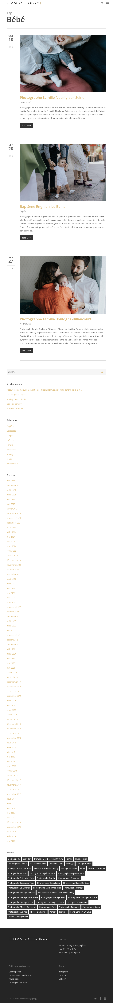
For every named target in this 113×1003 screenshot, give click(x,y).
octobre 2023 (13, 569)
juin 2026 (11, 480)
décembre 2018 (14, 724)
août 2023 (11, 579)
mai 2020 (11, 663)
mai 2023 (11, 593)
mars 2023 (11, 602)
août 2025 (11, 490)
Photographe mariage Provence (82, 897)
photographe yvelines (17, 912)
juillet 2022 (11, 625)
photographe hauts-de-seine (76, 883)
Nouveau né (25, 102)
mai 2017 (11, 813)
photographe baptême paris (42, 873)
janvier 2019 (12, 719)
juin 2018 (11, 752)
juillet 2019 (11, 700)
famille (69, 859)
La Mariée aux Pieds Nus (20, 975)
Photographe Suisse (91, 907)
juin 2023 (11, 588)
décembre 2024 (14, 513)
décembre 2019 (14, 682)
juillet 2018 (11, 747)
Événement (12, 440)
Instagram (63, 971)
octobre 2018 (13, 733)
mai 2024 (11, 536)
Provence (63, 912)
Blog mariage (14, 859)
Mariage (10, 454)
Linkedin (62, 979)
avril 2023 (11, 597)
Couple (10, 435)
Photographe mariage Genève (21, 892)
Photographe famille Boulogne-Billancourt (55, 319)
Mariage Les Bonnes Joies (19, 868)
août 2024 (11, 527)
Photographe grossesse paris (21, 883)
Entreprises (76, 952)
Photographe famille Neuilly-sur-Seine (52, 97)
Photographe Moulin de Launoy (22, 907)
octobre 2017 (13, 789)
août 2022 (11, 621)
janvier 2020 (12, 677)
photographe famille (46, 878)
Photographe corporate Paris (71, 873)
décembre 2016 (14, 822)
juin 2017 (11, 808)
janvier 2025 (12, 508)
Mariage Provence (69, 868)
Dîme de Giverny (14, 404)
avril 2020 (11, 668)
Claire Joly (27, 859)
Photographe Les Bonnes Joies (47, 887)
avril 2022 (11, 630)
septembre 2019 (14, 696)
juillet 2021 (11, 649)
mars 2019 (11, 710)
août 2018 (11, 742)
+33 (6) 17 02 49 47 (67, 949)
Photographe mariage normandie (23, 897)
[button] (107, 3)
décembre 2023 (14, 560)
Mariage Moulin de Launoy (46, 868)
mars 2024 (11, 546)
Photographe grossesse (69, 878)
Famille (10, 445)
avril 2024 (11, 541)
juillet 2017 (11, 803)
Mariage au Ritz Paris (16, 399)
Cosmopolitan (15, 971)
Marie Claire (14, 979)
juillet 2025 (11, 494)
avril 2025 (11, 504)
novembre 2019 (14, 686)
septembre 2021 (14, 644)
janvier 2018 (12, 775)
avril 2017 (11, 817)
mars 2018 (11, 766)
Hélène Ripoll (81, 859)
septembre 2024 (14, 522)
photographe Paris (47, 907)
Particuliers (63, 952)
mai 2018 (11, 756)
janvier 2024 (12, 555)
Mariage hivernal (84, 863)
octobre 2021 (13, 639)
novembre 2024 (14, 518)
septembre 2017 (14, 794)
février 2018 (12, 770)
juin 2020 (11, 658)
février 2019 (12, 714)
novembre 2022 (14, 607)
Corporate (11, 431)
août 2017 (11, 799)
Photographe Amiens (17, 873)
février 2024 (12, 551)
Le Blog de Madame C (19, 982)
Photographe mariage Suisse (20, 902)
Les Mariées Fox (56, 863)
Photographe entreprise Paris (21, 878)
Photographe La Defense (19, 887)
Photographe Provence (69, 907)
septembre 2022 (14, 616)
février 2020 (12, 672)
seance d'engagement (18, 916)
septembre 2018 (14, 738)
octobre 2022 (13, 611)
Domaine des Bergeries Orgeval (48, 859)
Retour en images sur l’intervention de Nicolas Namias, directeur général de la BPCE (44, 390)
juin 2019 (11, 705)
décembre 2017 (14, 780)
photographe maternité (77, 902)
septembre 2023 (14, 574)
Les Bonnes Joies (38, 863)
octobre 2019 (13, 691)
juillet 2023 (11, 583)
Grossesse (11, 449)
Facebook (63, 975)
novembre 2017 (14, 784)
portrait (52, 912)
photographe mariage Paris (53, 897)
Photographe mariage (73, 887)
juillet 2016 (11, 836)
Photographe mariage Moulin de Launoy (55, 892)
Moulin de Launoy (15, 408)
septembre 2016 (14, 827)
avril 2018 (11, 761)
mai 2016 (11, 841)
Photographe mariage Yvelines (50, 902)
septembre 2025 (14, 485)
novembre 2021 (14, 635)
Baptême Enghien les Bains (42, 206)
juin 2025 (11, 499)
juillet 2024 (11, 532)
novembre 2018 (14, 728)
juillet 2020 (11, 653)
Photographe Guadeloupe (48, 883)
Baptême (24, 211)
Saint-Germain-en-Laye (80, 912)
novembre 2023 (14, 565)
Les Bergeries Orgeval (16, 394)
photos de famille (38, 912)
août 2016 (11, 831)
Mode (9, 459)
